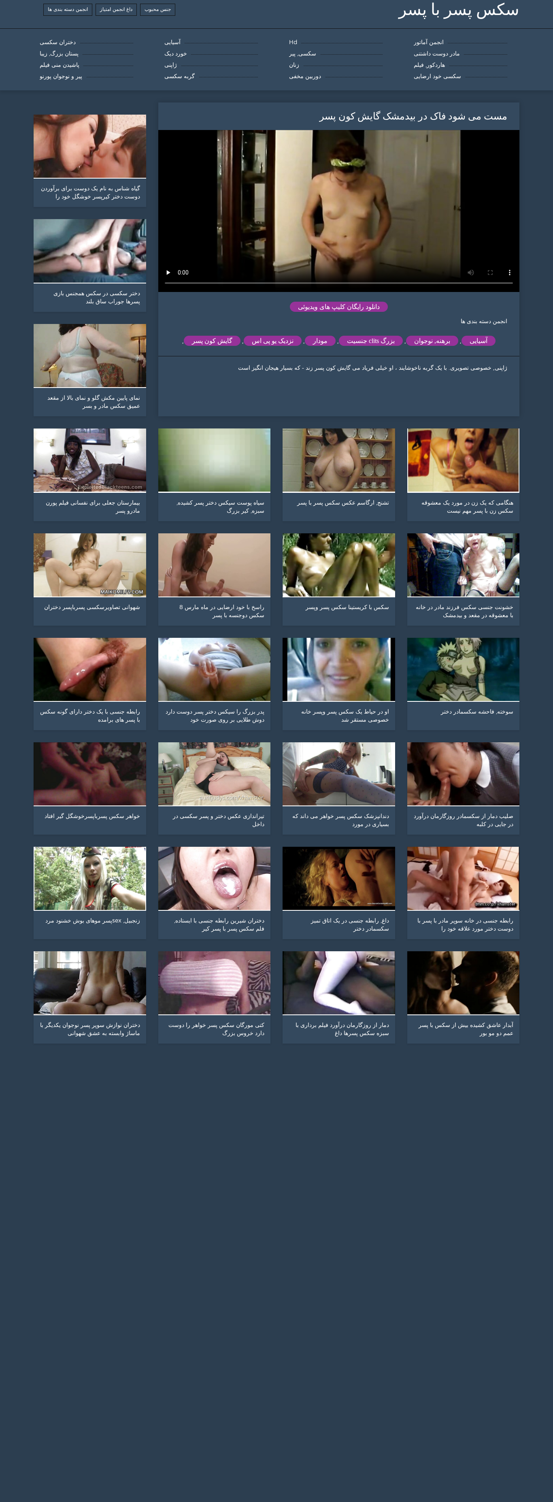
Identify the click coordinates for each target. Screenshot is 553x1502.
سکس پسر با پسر (459, 9)
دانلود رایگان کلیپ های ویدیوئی (339, 306)
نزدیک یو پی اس (273, 340)
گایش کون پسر (212, 340)
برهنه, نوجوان (432, 340)
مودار (320, 340)
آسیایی (478, 340)
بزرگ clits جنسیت (371, 340)
